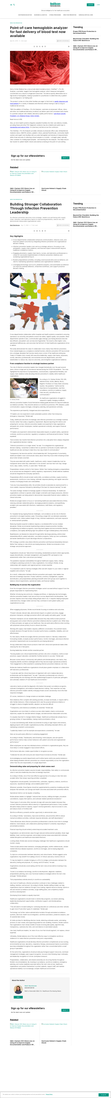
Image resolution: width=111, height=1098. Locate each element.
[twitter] (39, 46)
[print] (68, 46)
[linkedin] (37, 46)
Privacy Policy (49, 1094)
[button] (11, 5)
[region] (55, 1095)
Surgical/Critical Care (86, 14)
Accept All (103, 1094)
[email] (45, 46)
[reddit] (42, 46)
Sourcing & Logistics (40, 14)
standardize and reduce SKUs (19, 127)
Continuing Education (25, 14)
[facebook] (34, 46)
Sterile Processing (55, 14)
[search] (14, 5)
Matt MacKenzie (15, 225)
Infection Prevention (69, 14)
